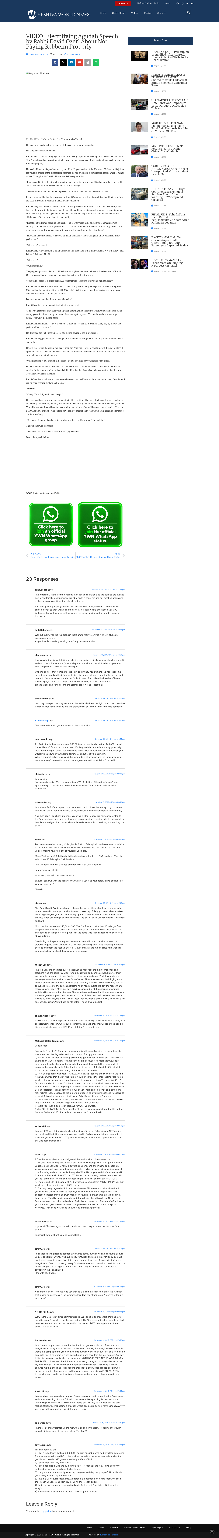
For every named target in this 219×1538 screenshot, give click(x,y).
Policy (188, 1528)
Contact (161, 13)
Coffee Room (118, 13)
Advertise (114, 1528)
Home (103, 13)
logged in (46, 1511)
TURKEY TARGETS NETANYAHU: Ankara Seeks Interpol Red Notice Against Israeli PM (169, 170)
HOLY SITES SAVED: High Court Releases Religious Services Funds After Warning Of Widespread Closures (168, 194)
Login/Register (157, 1528)
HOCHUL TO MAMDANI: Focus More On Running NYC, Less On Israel (167, 263)
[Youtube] (192, 3)
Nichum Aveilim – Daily (148, 3)
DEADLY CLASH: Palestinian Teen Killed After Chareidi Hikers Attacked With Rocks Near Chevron (170, 56)
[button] (188, 12)
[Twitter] (187, 3)
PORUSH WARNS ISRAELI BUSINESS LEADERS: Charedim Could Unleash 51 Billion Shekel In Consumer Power (169, 80)
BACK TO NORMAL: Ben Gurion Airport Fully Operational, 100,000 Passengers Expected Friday (169, 241)
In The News (174, 1528)
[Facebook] (177, 3)
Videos (134, 13)
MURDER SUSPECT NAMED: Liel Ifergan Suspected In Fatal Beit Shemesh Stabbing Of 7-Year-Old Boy (170, 127)
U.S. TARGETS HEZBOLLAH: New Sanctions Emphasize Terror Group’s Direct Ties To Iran (170, 104)
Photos (147, 13)
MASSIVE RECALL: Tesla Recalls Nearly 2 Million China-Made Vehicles (167, 149)
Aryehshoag (41, 720)
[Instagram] (182, 3)
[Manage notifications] (212, 1531)
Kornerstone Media (109, 1535)
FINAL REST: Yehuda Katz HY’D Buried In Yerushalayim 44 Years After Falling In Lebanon (170, 218)
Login (167, 3)
